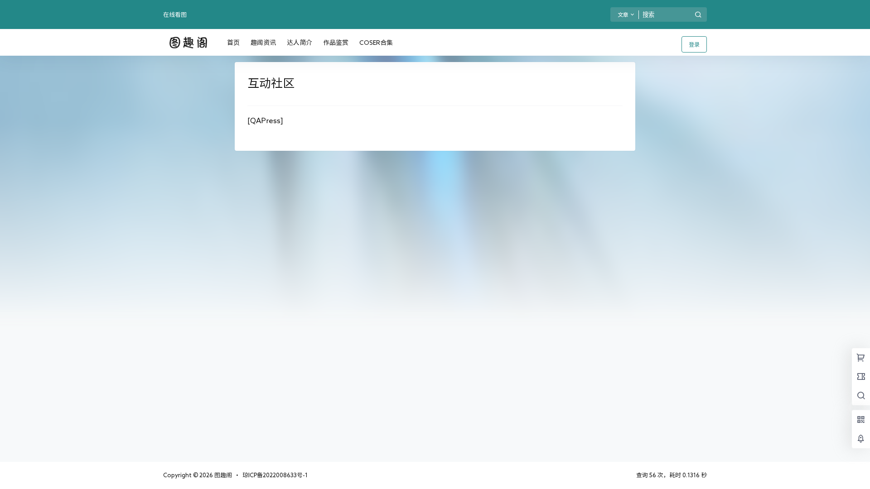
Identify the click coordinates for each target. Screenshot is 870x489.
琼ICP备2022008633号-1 (275, 475)
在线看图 (175, 15)
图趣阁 (222, 475)
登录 (694, 44)
